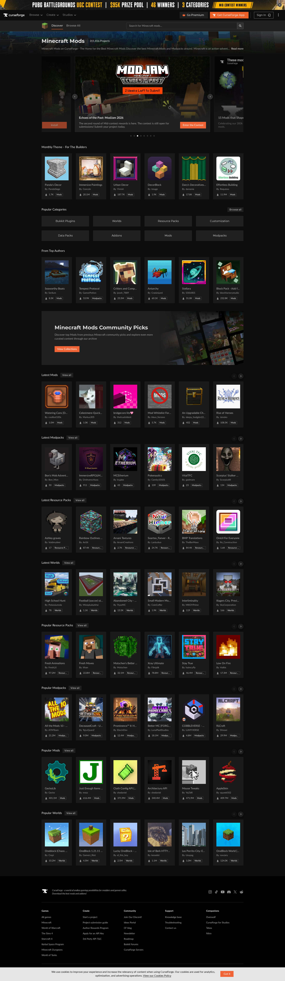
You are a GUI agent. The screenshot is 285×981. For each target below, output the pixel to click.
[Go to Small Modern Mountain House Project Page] (159, 592)
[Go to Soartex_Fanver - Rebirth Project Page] (159, 530)
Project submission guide (95, 923)
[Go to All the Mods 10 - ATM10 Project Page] (57, 717)
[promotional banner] (142, 5)
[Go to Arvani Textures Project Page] (125, 530)
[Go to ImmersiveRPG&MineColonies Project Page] (91, 467)
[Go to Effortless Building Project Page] (228, 176)
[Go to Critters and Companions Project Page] (125, 280)
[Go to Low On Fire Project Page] (228, 655)
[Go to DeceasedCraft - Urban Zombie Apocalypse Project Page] (91, 717)
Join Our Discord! (133, 917)
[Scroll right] (240, 376)
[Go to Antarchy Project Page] (159, 280)
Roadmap (129, 939)
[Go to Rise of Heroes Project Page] (228, 404)
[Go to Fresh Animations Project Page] (57, 655)
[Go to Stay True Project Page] (194, 655)
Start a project (90, 917)
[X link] (235, 892)
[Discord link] (229, 892)
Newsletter (129, 933)
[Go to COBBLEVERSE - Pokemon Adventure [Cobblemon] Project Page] (194, 717)
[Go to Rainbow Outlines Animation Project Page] (91, 530)
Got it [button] (227, 974)
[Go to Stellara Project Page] (194, 280)
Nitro (208, 933)
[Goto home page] (14, 15)
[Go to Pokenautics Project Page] (159, 467)
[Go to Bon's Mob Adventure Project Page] (57, 467)
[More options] (278, 15)
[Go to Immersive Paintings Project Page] (91, 176)
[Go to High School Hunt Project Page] (57, 592)
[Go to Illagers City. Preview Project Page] (228, 592)
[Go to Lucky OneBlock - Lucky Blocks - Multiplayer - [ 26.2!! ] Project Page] (125, 842)
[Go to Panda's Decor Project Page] (57, 176)
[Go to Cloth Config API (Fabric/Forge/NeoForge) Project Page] (125, 780)
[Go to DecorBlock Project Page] (159, 176)
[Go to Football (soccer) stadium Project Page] (91, 592)
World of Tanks (49, 955)
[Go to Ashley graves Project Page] (57, 530)
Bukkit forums (131, 944)
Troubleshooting (173, 923)
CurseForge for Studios (217, 923)
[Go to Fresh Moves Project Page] (91, 655)
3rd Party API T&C (92, 939)
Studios (68, 14)
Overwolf (211, 917)
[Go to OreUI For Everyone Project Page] (228, 530)
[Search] (240, 26)
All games (46, 917)
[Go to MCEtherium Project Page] (125, 467)
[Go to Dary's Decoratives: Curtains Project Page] (194, 176)
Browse (34, 14)
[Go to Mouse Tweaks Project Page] (194, 780)
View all (66, 375)
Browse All (73, 25)
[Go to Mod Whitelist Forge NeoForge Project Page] (159, 404)
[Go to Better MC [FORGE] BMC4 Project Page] (159, 717)
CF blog (128, 928)
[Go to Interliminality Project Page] (194, 592)
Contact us (170, 928)
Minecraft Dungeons (52, 950)
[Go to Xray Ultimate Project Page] (159, 655)
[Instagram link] (210, 892)
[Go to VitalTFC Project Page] (194, 467)
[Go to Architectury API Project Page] (159, 780)
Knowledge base (173, 917)
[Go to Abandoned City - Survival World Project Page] (125, 592)
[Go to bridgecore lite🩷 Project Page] (125, 404)
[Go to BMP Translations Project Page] (194, 530)
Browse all (235, 209)
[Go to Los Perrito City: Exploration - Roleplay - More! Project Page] (194, 842)
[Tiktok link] (216, 892)
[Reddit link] (241, 892)
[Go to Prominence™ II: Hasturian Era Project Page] (125, 717)
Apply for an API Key (93, 933)
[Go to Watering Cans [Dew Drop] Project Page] (57, 404)
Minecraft (46, 923)
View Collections (67, 349)
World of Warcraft (51, 928)
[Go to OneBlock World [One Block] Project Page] (228, 842)
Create (51, 14)
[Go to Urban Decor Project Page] (125, 176)
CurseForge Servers (133, 950)
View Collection (184, 125)
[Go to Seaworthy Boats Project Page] (57, 280)
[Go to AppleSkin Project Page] (228, 780)
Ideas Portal (130, 923)
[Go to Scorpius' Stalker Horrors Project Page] (228, 467)
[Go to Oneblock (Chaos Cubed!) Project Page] (57, 842)
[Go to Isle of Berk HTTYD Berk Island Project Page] (159, 842)
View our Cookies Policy (157, 975)
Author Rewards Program (96, 928)
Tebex (209, 928)
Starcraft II (47, 939)
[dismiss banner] (280, 5)
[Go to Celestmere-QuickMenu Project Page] (91, 404)
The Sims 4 (47, 933)
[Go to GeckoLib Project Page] (57, 780)
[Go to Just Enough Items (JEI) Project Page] (91, 780)
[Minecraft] (45, 26)
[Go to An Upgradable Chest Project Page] (194, 404)
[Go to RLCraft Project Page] (228, 717)
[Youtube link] (223, 892)
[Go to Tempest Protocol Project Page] (91, 280)
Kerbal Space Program (53, 944)
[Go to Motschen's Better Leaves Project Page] (125, 655)
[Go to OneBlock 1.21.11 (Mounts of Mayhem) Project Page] (91, 842)
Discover (57, 25)
